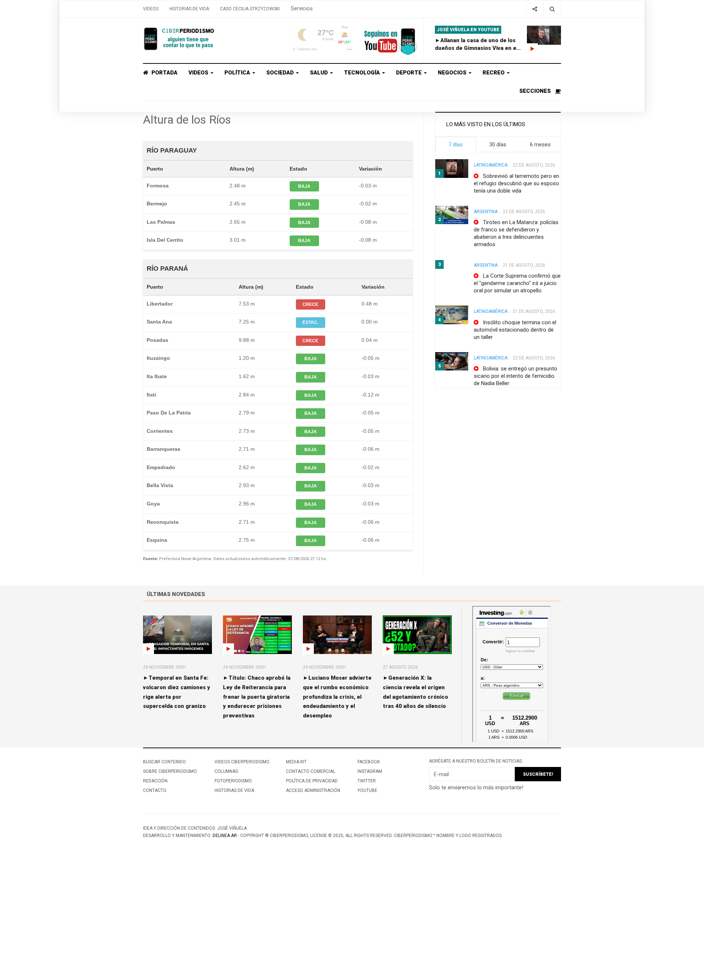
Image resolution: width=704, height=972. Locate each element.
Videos (150, 8)
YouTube (367, 790)
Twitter (367, 780)
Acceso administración (313, 790)
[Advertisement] (220, 917)
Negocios (453, 72)
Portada (163, 72)
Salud (319, 72)
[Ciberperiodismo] (179, 39)
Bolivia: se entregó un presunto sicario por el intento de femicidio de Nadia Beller (515, 376)
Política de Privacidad (312, 780)
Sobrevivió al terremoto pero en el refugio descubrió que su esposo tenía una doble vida (516, 183)
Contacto (154, 790)
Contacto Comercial (310, 771)
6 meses (540, 144)
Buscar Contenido (164, 761)
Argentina (486, 211)
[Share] (534, 9)
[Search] (552, 9)
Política (238, 72)
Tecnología (362, 72)
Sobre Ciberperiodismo (170, 771)
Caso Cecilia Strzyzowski (250, 8)
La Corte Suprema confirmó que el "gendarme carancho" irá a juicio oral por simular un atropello (517, 283)
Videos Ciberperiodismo (242, 761)
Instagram (370, 771)
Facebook (369, 761)
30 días (497, 144)
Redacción (155, 780)
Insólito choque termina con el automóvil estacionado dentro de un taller (515, 329)
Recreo (494, 72)
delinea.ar (225, 835)
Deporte (409, 72)
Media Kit (296, 761)
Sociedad (280, 72)
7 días (455, 144)
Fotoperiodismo (233, 780)
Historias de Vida (189, 8)
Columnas (226, 771)
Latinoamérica (490, 165)
